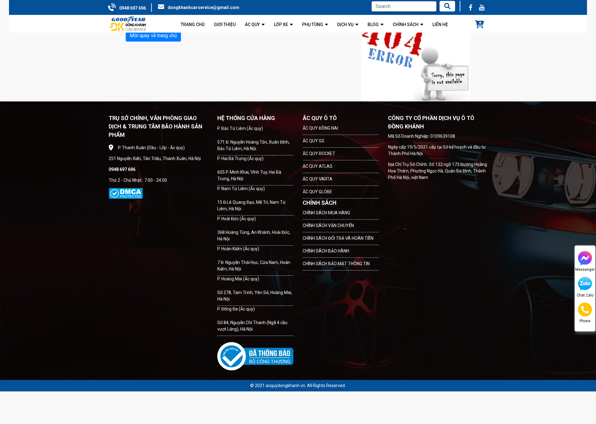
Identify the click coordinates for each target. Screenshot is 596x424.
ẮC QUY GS (313, 140)
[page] (470, 7)
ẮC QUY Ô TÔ (320, 118)
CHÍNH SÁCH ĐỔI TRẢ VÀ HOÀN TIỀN (338, 238)
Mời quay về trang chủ (153, 35)
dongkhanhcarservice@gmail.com (203, 7)
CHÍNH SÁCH (319, 202)
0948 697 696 (132, 8)
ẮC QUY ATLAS (317, 166)
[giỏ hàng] (479, 24)
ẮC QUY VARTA (317, 178)
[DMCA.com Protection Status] (126, 193)
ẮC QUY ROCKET (319, 153)
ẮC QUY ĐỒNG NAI (320, 128)
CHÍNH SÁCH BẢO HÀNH (326, 250)
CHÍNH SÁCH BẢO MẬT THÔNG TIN (336, 263)
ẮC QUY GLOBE (317, 191)
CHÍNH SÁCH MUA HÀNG (326, 212)
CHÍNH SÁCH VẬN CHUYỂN (328, 225)
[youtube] (481, 7)
